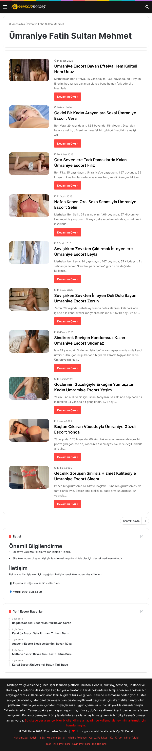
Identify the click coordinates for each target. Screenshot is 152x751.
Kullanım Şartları (56, 737)
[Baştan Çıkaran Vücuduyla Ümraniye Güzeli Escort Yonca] (29, 430)
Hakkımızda (21, 737)
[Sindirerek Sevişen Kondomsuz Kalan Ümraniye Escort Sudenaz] (29, 341)
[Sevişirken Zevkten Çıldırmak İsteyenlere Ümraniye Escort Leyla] (29, 252)
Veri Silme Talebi (129, 737)
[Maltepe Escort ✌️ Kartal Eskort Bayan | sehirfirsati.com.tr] (29, 6)
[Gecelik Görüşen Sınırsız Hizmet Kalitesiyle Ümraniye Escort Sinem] (29, 477)
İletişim (33, 737)
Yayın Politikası (81, 743)
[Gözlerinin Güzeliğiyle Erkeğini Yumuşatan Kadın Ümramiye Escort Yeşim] (29, 388)
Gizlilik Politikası (77, 737)
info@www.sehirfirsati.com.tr (42, 583)
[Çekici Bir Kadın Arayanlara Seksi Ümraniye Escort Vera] (29, 116)
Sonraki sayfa (131, 520)
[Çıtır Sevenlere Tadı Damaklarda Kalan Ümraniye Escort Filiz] (29, 163)
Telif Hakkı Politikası (58, 743)
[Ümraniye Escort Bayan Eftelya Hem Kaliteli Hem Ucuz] (29, 70)
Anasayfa (17, 24)
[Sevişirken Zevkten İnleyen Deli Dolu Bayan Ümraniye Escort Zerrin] (29, 299)
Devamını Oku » (67, 96)
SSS (42, 737)
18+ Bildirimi (99, 743)
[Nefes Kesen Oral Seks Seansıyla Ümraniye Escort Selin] (29, 205)
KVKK (113, 737)
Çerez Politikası (98, 737)
